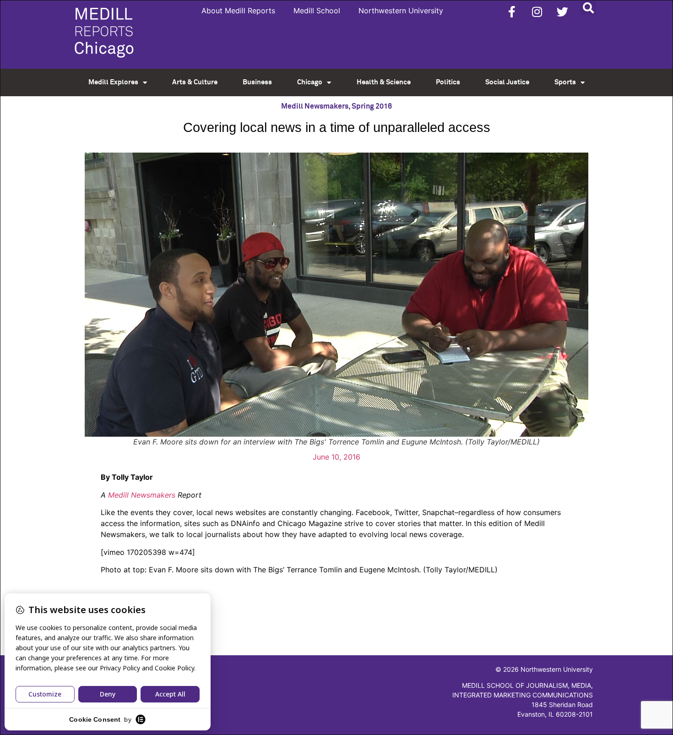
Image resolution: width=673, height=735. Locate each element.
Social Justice (507, 82)
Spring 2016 (372, 106)
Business (257, 82)
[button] (588, 7)
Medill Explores (113, 82)
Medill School (316, 10)
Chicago (309, 82)
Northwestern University (400, 10)
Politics (448, 82)
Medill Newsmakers (314, 106)
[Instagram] (537, 11)
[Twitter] (562, 11)
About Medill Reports (238, 10)
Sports (565, 82)
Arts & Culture (194, 82)
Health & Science (384, 82)
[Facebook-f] (511, 11)
